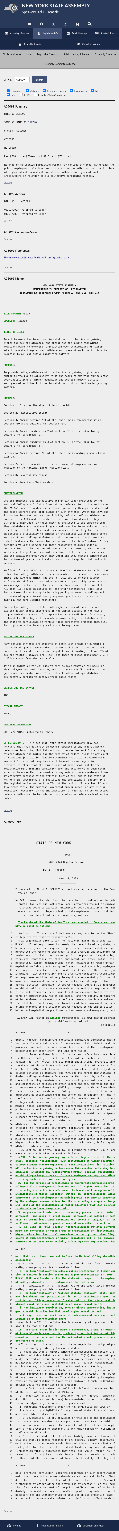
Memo (98, 91)
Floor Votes (80, 91)
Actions (34, 91)
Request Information (51, 1525)
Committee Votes (56, 91)
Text (13, 94)
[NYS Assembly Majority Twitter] (53, 24)
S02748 (32, 122)
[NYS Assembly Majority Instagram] (65, 24)
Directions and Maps (93, 1525)
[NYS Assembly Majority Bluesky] (77, 24)
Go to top (8, 182)
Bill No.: (8, 79)
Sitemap (16, 1525)
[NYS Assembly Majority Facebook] (41, 24)
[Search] (89, 24)
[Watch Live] (29, 24)
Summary (17, 91)
